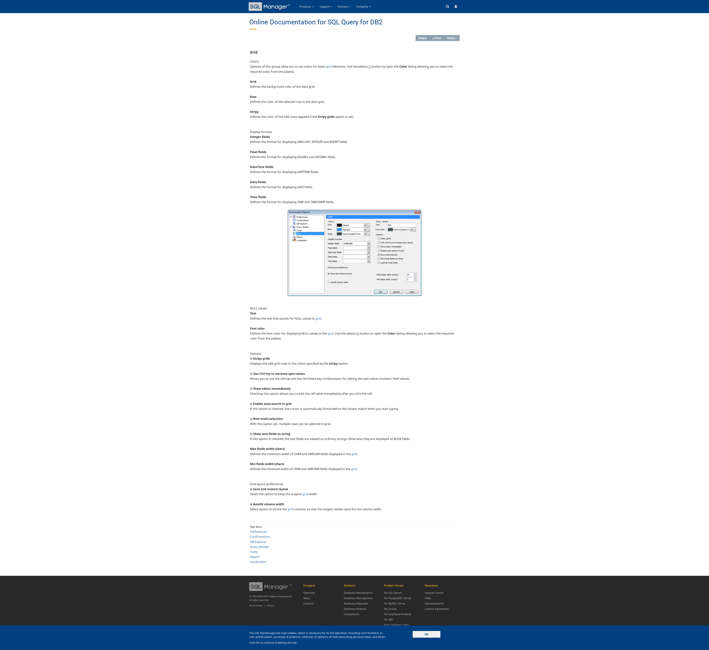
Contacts (308, 603)
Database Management (358, 598)
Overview (309, 592)
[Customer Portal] (456, 6)
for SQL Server (393, 592)
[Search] (447, 6)
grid (329, 66)
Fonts (254, 552)
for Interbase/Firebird (397, 614)
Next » (452, 38)
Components (351, 614)
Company (362, 6)
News (306, 598)
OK (426, 634)
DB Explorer (258, 542)
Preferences (258, 532)
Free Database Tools (396, 625)
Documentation (434, 603)
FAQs (428, 598)
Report (255, 557)
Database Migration (356, 603)
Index (422, 38)
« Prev (436, 38)
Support (324, 6)
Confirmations (260, 537)
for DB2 (388, 619)
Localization (258, 562)
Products (305, 6)
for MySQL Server (395, 603)
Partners (343, 6)
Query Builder (259, 547)
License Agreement (437, 608)
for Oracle (390, 608)
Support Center (434, 592)
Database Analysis (355, 608)
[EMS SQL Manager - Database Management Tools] (270, 6)
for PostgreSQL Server (397, 598)
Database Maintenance (358, 592)
